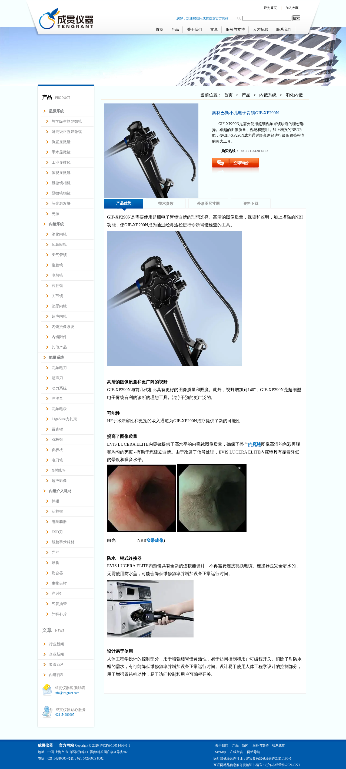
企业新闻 (56, 654)
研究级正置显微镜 (67, 132)
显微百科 (56, 665)
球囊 (55, 563)
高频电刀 (59, 368)
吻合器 (57, 573)
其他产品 (59, 347)
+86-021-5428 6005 (253, 151)
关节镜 (57, 296)
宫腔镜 (57, 286)
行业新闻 (56, 644)
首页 (159, 30)
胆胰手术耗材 (63, 542)
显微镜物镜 (61, 193)
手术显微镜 (61, 152)
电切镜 (57, 275)
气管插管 (59, 604)
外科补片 (59, 614)
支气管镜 (59, 255)
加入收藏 (291, 8)
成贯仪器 (45, 745)
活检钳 (57, 511)
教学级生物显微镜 (67, 121)
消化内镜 (59, 234)
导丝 (55, 552)
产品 (175, 30)
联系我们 (283, 30)
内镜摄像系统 (63, 327)
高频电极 (59, 409)
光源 (55, 214)
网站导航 (253, 752)
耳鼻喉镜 (59, 245)
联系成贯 (278, 745)
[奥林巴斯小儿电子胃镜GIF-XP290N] (151, 150)
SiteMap (220, 752)
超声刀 (57, 378)
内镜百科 (56, 675)
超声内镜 (59, 316)
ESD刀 (57, 532)
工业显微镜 (61, 162)
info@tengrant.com (67, 693)
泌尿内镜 (59, 306)
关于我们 (194, 30)
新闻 (245, 745)
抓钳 (55, 501)
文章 (214, 30)
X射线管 (59, 470)
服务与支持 (235, 30)
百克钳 (57, 429)
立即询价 (241, 163)
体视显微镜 (61, 173)
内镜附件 (59, 337)
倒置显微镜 (61, 142)
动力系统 (59, 388)
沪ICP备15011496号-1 (114, 745)
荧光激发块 (61, 204)
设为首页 (270, 8)
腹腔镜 (57, 265)
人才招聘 (260, 30)
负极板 (57, 450)
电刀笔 (57, 460)
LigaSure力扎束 (64, 419)
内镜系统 (268, 95)
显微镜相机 (61, 183)
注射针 (57, 594)
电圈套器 (59, 522)
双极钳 (57, 440)
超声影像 (59, 481)
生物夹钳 (59, 583)
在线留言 (236, 752)
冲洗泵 (57, 399)
